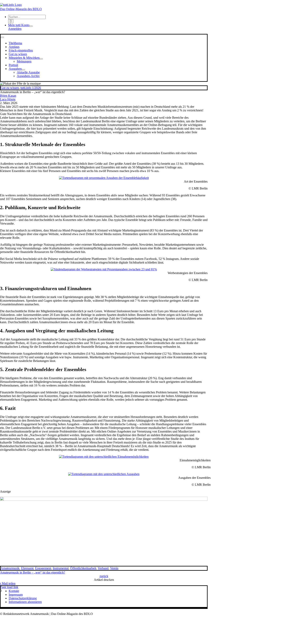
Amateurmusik (10, 568)
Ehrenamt (27, 568)
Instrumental (61, 568)
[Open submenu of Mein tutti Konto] (31, 26)
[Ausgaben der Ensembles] (103, 474)
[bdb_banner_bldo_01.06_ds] (104, 499)
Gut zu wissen (10, 87)
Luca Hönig (7, 99)
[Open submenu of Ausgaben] (23, 69)
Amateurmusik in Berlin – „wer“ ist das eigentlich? (32, 572)
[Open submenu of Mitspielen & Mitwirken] (41, 58)
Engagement (43, 568)
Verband (103, 568)
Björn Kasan (8, 95)
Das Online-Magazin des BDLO (21, 9)
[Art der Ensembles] (104, 178)
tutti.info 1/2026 (30, 87)
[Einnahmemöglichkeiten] (104, 456)
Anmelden (14, 28)
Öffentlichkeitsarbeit (83, 568)
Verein (114, 568)
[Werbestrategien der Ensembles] (104, 269)
